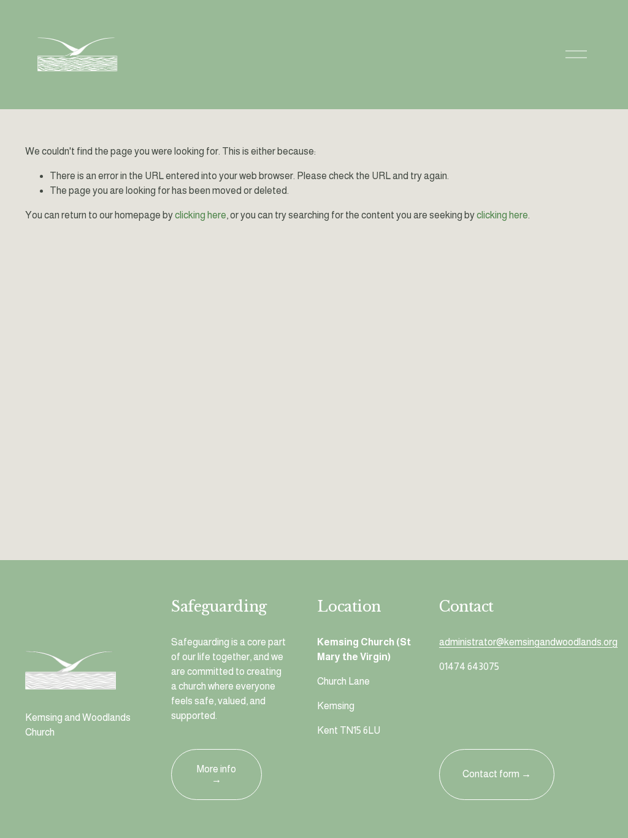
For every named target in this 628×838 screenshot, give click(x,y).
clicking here (200, 215)
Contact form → (496, 774)
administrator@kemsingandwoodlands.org (528, 642)
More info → (216, 774)
